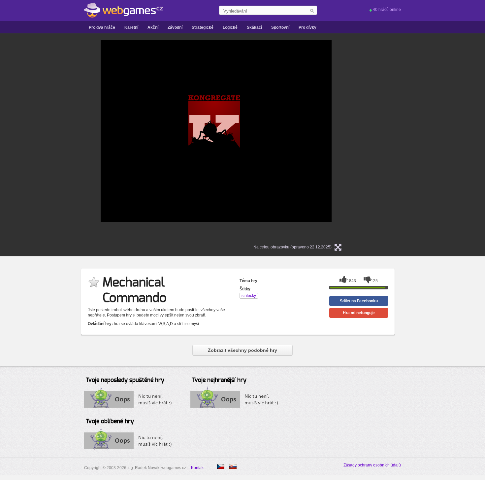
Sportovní (280, 27)
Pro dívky (307, 27)
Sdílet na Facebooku (359, 301)
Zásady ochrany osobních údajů (372, 465)
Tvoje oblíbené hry (110, 422)
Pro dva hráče (102, 27)
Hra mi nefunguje (359, 313)
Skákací (254, 27)
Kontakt (198, 467)
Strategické (202, 27)
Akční (152, 27)
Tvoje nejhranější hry (219, 380)
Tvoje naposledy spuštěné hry (125, 380)
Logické (230, 27)
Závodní (175, 27)
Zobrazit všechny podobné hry (242, 350)
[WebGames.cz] (123, 10)
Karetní (131, 27)
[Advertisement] (35, 139)
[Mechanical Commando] (233, 466)
